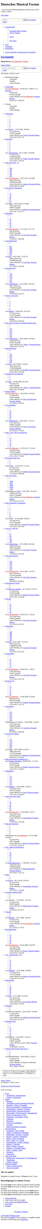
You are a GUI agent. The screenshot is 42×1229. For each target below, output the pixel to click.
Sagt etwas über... (11, 476)
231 (10, 566)
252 (10, 712)
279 (10, 744)
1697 (11, 483)
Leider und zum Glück (13, 796)
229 (10, 362)
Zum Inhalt (4, 15)
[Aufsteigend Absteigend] (30, 1073)
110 (10, 777)
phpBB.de (24, 1219)
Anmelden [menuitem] (8, 46)
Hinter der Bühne (11, 1164)
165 (10, 331)
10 (10, 517)
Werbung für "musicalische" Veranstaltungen (21, 1158)
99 (10, 538)
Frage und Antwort (11, 556)
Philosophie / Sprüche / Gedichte (17, 1135)
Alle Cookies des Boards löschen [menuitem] (16, 1202)
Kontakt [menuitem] (8, 1206)
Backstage (9, 1121)
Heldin (25, 524)
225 (10, 354)
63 (10, 411)
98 (10, 536)
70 (10, 857)
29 (10, 225)
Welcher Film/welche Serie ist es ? (16, 1049)
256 (10, 720)
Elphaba (25, 61)
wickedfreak (27, 886)
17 (10, 446)
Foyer (7, 1093)
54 (10, 605)
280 (10, 745)
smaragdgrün (27, 818)
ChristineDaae (13, 153)
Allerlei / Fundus (12, 1162)
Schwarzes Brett (10, 1156)
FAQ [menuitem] (7, 45)
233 (10, 569)
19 (10, 693)
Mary (10, 382)
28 (10, 223)
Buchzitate (8, 139)
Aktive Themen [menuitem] (14, 33)
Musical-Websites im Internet (16, 1127)
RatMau (26, 370)
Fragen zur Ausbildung (14, 1123)
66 (10, 417)
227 (10, 358)
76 (10, 667)
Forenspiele (32, 52)
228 (10, 360)
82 (10, 202)
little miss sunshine (14, 589)
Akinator (8, 912)
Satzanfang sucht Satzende (14, 374)
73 (10, 661)
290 (10, 170)
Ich (24, 1002)
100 (10, 540)
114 (10, 785)
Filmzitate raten (10, 1021)
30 (10, 227)
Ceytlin (10, 466)
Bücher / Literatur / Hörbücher (16, 1136)
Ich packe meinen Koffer (13, 892)
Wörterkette (9, 626)
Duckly (10, 129)
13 (10, 438)
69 (10, 855)
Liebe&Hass (9, 771)
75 (10, 665)
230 (10, 564)
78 (10, 194)
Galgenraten (9, 706)
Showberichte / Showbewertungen (18, 1111)
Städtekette (9, 213)
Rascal (25, 843)
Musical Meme (10, 391)
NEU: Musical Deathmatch (14, 847)
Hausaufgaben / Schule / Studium (17, 1142)
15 (10, 442)
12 (10, 965)
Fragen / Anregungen (13, 1097)
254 (10, 716)
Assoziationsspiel (11, 241)
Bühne (7, 1099)
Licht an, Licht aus (11, 528)
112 (10, 781)
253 (10, 714)
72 (10, 659)
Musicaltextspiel (10, 348)
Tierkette (8, 599)
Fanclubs (9, 1125)
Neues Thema (5, 65)
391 (10, 638)
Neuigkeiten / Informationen (16, 1095)
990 (10, 253)
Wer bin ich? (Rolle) (12, 734)
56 (10, 609)
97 (10, 534)
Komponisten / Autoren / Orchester (18, 1109)
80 (10, 198)
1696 (11, 481)
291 (10, 172)
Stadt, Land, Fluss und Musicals (16, 433)
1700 (11, 489)
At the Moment (10, 405)
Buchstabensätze (10, 929)
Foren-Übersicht (10, 52)
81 (10, 200)
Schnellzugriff (10, 27)
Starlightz (11, 787)
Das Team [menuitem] (12, 41)
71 (10, 859)
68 (10, 853)
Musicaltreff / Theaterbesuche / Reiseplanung (21, 1113)
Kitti (9, 256)
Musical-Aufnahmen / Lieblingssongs (19, 1107)
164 (10, 329)
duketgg (26, 184)
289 (10, 168)
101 (10, 542)
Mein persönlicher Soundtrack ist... (17, 759)
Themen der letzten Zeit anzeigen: (14, 1071)
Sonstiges (9, 1152)
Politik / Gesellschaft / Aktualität (17, 1133)
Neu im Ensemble (12, 1168)
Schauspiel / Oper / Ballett (15, 1131)
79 (10, 196)
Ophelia (11, 311)
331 (10, 280)
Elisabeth (11, 918)
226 (10, 356)
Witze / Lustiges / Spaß (14, 1150)
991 (10, 254)
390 (10, 636)
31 (10, 994)
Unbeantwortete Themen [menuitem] (17, 31)
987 (10, 247)
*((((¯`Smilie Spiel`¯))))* (13, 955)
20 (10, 695)
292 (10, 174)
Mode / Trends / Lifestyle (15, 1146)
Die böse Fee (9, 681)
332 (10, 282)
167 (10, 335)
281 (10, 747)
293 (10, 176)
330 (10, 278)
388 (10, 632)
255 (10, 718)
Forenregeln (9, 87)
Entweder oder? (10, 268)
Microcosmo (15, 1216)
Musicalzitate (9, 980)
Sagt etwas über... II (12, 163)
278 (10, 742)
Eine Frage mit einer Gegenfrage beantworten (20, 323)
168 (10, 337)
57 (10, 611)
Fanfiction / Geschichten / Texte (17, 1117)
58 (10, 612)
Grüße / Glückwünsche (14, 1166)
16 (10, 444)
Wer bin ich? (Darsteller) (13, 188)
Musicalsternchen (14, 863)
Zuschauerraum (22, 52)
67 (10, 419)
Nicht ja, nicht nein (11, 296)
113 (10, 783)
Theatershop (10, 1160)
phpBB (11, 1217)
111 (10, 779)
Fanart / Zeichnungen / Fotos (16, 1115)
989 (10, 251)
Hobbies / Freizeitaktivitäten (16, 1148)
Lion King (26, 235)
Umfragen (9, 1119)
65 (10, 415)
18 (10, 691)
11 (10, 963)
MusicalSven (27, 906)
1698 (11, 485)
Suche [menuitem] (11, 37)
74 (10, 663)
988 (10, 249)
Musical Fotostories (11, 824)
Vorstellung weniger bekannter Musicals (20, 1103)
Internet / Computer (13, 1144)
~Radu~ (26, 344)
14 (10, 440)
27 (10, 221)
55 (10, 607)
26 (10, 219)
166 (10, 333)
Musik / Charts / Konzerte (15, 1138)
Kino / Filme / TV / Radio (15, 1140)
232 (10, 567)
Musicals (8, 91)
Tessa (25, 792)
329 (10, 276)
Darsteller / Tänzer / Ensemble (16, 1105)
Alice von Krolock (29, 427)
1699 (11, 487)
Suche (26, 20)
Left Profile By (6, 1216)
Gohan (25, 135)
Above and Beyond (29, 399)
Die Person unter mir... (12, 458)
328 (10, 274)
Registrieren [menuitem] (9, 48)
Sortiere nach (7, 1073)
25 (10, 935)
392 (10, 640)
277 (10, 740)
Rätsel (7, 875)
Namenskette (9, 654)
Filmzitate (8, 1006)
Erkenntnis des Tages (12, 583)
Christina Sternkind (14, 761)
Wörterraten (9, 114)
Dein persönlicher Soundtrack (15, 503)
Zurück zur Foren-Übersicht (10, 1086)
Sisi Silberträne (17, 61)
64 (10, 413)
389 (10, 634)
